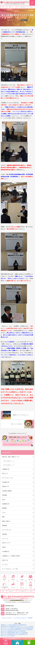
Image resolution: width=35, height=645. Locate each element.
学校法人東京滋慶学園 (12, 624)
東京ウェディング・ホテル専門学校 (7, 635)
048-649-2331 (9, 606)
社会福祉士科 (5, 482)
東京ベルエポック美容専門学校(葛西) (8, 632)
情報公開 (30, 617)
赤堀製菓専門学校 (17, 629)
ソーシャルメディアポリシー (20, 617)
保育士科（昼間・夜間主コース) (10, 457)
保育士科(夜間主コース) (8, 461)
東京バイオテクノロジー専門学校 (7, 629)
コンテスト (5, 564)
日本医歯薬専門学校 (12, 626)
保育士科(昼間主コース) (8, 465)
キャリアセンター (7, 529)
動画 (3, 517)
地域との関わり (6, 521)
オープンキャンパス (7, 478)
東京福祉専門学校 (4, 626)
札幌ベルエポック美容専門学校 (7, 634)
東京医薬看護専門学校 (22, 624)
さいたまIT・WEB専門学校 (27, 629)
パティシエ (5, 538)
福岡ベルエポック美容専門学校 (22, 632)
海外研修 (4, 534)
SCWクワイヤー (6, 542)
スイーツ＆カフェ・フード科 (10, 569)
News (3, 499)
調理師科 (4, 508)
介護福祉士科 (5, 469)
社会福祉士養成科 (7, 491)
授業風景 (4, 525)
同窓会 (4, 547)
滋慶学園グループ (4, 624)
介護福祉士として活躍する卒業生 (11, 556)
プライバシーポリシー (7, 617)
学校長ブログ (24, 20)
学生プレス (5, 473)
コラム (4, 512)
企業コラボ (5, 560)
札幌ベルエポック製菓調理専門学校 (20, 634)
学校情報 (4, 495)
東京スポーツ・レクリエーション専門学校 (25, 626)
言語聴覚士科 (5, 504)
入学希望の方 (5, 551)
